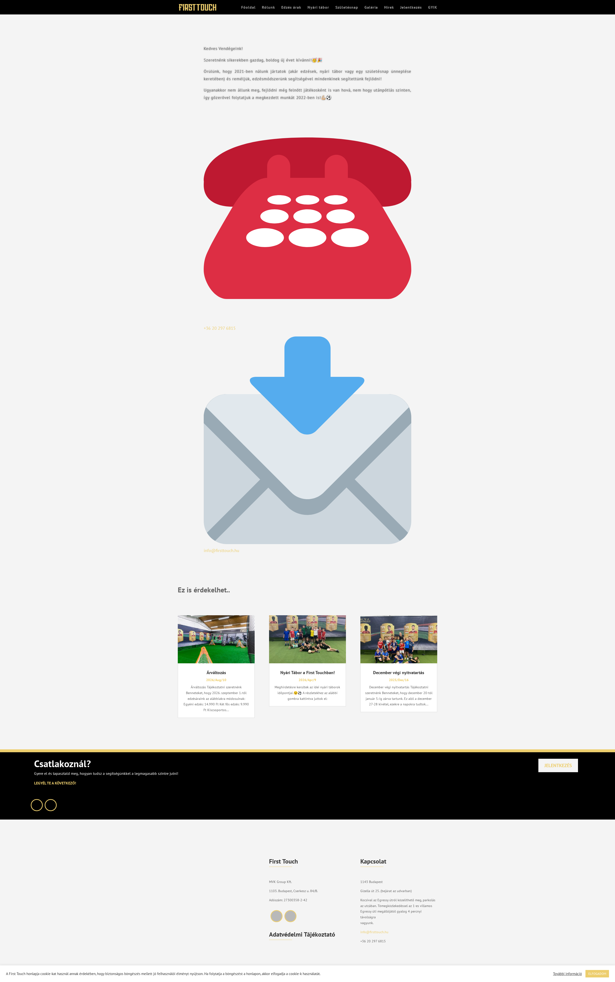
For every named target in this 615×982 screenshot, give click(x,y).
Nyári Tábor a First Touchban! (307, 672)
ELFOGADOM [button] (597, 974)
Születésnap (346, 8)
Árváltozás (216, 672)
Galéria (371, 8)
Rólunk (268, 8)
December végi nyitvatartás (398, 672)
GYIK (432, 8)
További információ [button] (567, 974)
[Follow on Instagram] (51, 805)
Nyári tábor (318, 8)
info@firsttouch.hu (374, 932)
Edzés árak (291, 8)
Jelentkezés (411, 8)
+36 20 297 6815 (373, 941)
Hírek (389, 8)
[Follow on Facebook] (37, 805)
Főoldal (248, 8)
